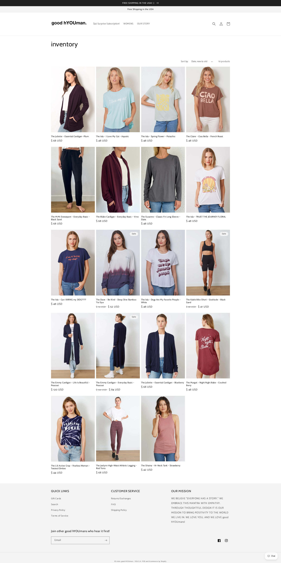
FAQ (113, 504)
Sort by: (184, 61)
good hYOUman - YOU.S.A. (131, 561)
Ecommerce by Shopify (158, 561)
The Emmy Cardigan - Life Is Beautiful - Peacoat (70, 384)
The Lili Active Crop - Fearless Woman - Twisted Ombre (70, 467)
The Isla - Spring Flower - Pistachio (158, 136)
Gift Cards (56, 499)
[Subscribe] (105, 540)
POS (143, 561)
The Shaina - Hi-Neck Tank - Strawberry (161, 465)
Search (54, 504)
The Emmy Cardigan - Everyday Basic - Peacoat (115, 384)
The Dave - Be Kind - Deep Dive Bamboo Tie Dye (116, 301)
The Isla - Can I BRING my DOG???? (68, 299)
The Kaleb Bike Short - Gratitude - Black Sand (206, 301)
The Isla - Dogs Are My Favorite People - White (161, 301)
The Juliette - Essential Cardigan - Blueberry (162, 382)
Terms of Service (59, 516)
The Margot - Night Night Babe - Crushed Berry (206, 384)
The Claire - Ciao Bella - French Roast (204, 136)
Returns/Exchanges (121, 499)
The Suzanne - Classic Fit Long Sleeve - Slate (160, 218)
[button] (214, 23)
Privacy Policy (58, 510)
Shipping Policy (119, 510)
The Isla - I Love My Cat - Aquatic (112, 136)
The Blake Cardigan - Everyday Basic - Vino (117, 216)
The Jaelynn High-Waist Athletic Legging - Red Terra (116, 466)
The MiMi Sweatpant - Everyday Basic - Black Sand (70, 218)
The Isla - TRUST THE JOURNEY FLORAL (206, 216)
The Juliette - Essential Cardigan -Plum (70, 136)
